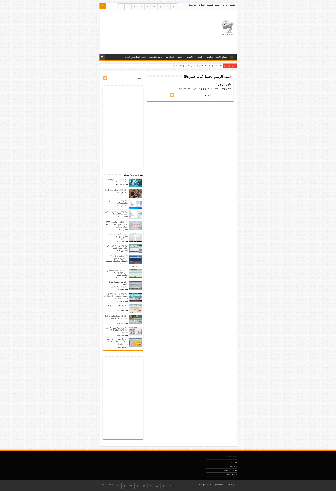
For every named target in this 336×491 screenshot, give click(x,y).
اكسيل (200, 57)
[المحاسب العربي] (226, 27)
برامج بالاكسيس (155, 57)
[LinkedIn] (147, 6)
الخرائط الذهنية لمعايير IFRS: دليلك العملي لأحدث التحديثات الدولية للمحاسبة (116, 225)
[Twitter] (134, 6)
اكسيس (189, 57)
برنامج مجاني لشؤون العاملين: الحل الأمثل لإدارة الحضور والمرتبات (117, 330)
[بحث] (102, 6)
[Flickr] (154, 6)
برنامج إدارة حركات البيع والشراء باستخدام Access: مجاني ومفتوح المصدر (116, 318)
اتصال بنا (201, 5)
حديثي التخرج (221, 57)
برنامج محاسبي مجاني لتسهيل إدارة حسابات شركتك (116, 213)
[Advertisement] (149, 30)
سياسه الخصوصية (213, 5)
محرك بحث (192, 5)
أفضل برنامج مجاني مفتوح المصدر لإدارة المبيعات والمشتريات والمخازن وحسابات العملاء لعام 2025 (117, 260)
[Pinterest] (141, 6)
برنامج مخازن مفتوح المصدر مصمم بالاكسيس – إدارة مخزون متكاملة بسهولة (116, 296)
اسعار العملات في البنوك (135, 57)
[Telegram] (173, 6)
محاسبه (210, 57)
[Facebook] (128, 6)
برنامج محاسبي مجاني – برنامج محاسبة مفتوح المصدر (117, 202)
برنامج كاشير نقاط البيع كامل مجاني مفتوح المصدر (117, 247)
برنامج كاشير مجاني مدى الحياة (116, 190)
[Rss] (121, 6)
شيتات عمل (169, 57)
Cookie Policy (231, 474)
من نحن (224, 5)
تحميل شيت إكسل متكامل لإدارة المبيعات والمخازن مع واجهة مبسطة (197, 66)
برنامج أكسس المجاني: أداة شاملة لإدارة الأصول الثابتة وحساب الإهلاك (117, 342)
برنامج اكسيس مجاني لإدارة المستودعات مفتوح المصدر (117, 306)
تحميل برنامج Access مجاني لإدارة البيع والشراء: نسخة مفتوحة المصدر (117, 273)
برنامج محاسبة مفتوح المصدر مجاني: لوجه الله (117, 180)
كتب (180, 57)
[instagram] (167, 6)
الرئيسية (232, 5)
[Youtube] (160, 6)
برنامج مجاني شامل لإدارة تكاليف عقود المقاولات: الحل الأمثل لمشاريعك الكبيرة (117, 284)
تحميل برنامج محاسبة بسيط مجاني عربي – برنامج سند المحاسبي (118, 236)
